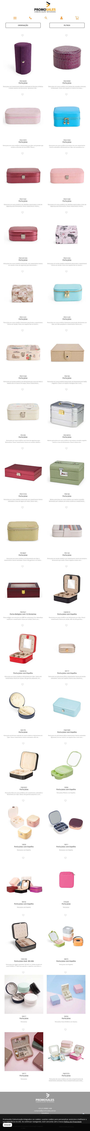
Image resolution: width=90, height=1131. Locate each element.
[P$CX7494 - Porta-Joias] (67, 117)
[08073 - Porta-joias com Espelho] (66, 937)
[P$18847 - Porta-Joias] (23, 530)
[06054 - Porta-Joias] (66, 994)
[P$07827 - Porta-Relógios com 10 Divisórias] (23, 589)
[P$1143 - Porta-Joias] (67, 530)
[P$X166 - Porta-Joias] (67, 353)
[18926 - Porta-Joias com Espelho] (24, 822)
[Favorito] (23, 35)
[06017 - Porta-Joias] (24, 994)
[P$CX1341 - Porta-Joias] (23, 176)
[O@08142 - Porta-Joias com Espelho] (23, 648)
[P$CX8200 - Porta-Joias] (23, 58)
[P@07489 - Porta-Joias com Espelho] (67, 707)
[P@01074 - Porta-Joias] (66, 1051)
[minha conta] (61, 18)
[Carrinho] (76, 17)
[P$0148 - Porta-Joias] (67, 471)
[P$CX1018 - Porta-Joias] (23, 471)
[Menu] (15, 18)
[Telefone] (30, 18)
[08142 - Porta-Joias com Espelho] (24, 879)
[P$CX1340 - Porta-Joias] (67, 176)
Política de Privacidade (73, 1122)
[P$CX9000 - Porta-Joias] (67, 58)
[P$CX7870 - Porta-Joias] (23, 117)
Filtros (67, 25)
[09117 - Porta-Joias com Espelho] (67, 648)
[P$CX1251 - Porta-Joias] (23, 294)
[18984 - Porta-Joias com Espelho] (66, 765)
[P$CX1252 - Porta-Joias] (67, 235)
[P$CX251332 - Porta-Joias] (23, 235)
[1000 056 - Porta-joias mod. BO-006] (24, 937)
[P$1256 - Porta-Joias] (23, 412)
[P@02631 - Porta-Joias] (24, 765)
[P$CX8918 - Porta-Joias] (67, 412)
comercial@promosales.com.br (45, 1111)
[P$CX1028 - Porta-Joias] (23, 353)
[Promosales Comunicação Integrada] (45, 7)
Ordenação (23, 25)
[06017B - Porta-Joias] (23, 707)
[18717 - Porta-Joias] (24, 1051)
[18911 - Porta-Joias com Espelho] (66, 822)
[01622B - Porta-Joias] (66, 879)
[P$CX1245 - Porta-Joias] (67, 294)
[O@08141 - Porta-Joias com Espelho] (67, 589)
